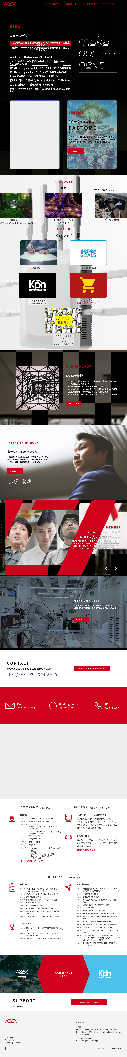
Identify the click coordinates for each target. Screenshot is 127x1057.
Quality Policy (10, 1037)
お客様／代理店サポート (88, 1002)
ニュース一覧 (18, 35)
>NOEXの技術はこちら (104, 189)
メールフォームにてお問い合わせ (92, 668)
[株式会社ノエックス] (10, 4)
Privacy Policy (10, 1040)
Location (80, 1022)
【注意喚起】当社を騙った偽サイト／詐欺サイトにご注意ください (41, 43)
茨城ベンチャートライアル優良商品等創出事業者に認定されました (41, 48)
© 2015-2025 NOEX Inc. (110, 1048)
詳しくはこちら (74, 403)
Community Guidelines (13, 1043)
